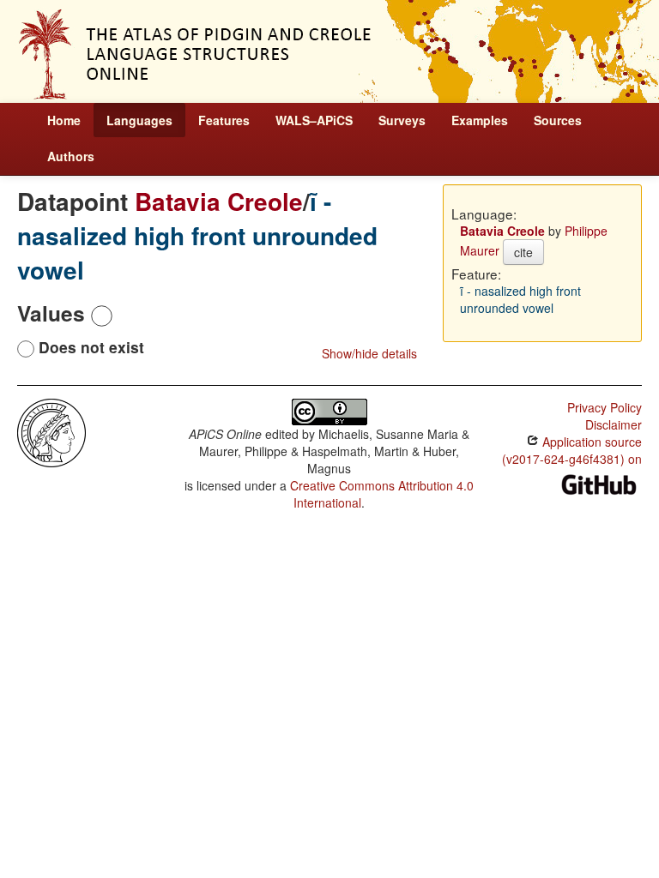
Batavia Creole (219, 201)
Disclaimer (613, 424)
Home (64, 120)
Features (224, 120)
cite (523, 252)
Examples (479, 120)
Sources (558, 120)
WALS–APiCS (314, 120)
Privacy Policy (604, 407)
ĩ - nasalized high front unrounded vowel (197, 235)
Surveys (402, 120)
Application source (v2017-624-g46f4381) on (572, 450)
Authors (70, 156)
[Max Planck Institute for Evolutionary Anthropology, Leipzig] (51, 431)
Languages (139, 120)
